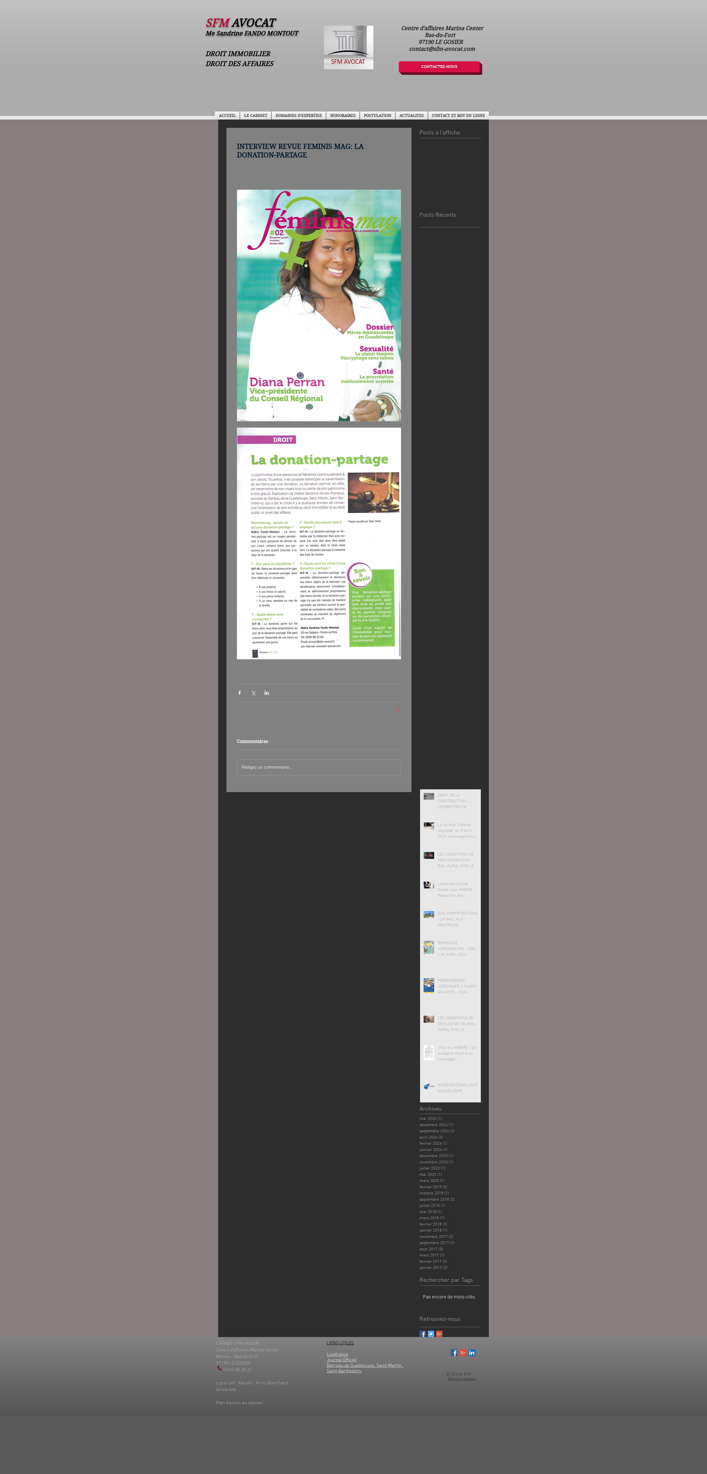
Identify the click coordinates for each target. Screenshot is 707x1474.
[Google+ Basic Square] (439, 1334)
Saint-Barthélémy (344, 1371)
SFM (218, 22)
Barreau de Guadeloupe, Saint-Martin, (365, 1366)
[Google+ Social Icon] (463, 1352)
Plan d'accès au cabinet (240, 1403)
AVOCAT (253, 22)
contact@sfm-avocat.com (442, 49)
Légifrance (337, 1354)
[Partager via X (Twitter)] (253, 692)
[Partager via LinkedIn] (266, 692)
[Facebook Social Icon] (454, 1352)
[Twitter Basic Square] (431, 1334)
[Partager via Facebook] (239, 692)
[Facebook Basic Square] (423, 1334)
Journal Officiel (342, 1360)
